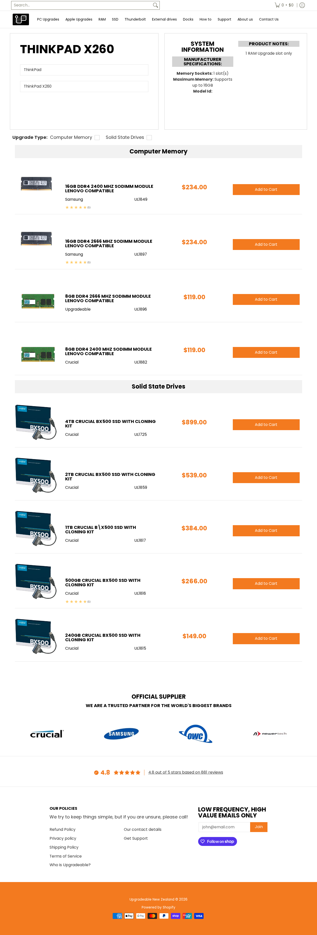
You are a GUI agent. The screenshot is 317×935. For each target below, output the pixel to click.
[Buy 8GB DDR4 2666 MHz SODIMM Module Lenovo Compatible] (36, 296)
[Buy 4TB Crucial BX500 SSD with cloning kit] (36, 422)
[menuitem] (284, 5)
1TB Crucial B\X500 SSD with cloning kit (100, 529)
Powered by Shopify (158, 907)
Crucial (72, 434)
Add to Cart (266, 424)
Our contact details (142, 829)
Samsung (74, 199)
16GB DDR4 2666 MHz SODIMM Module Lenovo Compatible (108, 243)
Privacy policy (63, 838)
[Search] (155, 5)
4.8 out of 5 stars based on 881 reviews (185, 772)
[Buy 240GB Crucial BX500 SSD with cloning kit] (36, 636)
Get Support (136, 838)
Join (259, 827)
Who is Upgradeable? (70, 865)
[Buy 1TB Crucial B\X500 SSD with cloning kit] (36, 528)
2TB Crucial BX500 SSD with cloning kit (110, 476)
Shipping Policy (64, 847)
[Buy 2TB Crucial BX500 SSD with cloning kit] (36, 475)
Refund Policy (63, 829)
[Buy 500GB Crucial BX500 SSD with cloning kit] (36, 581)
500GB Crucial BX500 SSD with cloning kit (102, 582)
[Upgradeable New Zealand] (21, 19)
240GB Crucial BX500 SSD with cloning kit (102, 637)
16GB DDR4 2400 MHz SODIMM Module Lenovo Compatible (109, 188)
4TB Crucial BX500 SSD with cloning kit (110, 423)
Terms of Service (66, 856)
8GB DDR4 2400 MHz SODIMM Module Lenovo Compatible (108, 351)
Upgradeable (78, 309)
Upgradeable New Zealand (152, 899)
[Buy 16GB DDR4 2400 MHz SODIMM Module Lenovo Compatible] (36, 187)
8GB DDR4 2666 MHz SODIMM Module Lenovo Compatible (108, 298)
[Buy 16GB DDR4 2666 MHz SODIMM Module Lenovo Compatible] (36, 242)
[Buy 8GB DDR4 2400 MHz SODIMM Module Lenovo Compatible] (36, 349)
